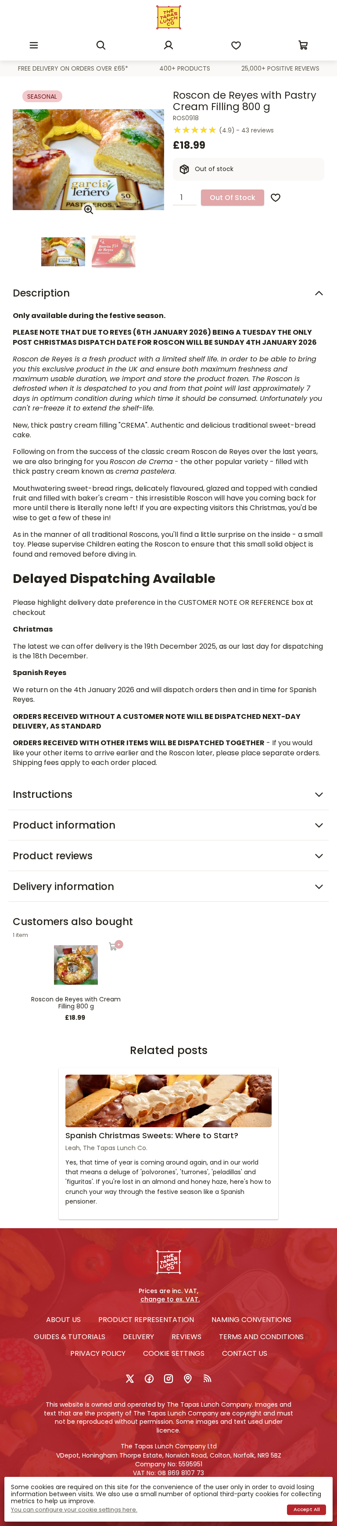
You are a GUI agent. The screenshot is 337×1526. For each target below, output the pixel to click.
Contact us (244, 1353)
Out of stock (232, 198)
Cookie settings (173, 1353)
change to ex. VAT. (170, 1299)
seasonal (42, 96)
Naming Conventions (251, 1320)
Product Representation (146, 1320)
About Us (63, 1320)
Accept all (307, 1509)
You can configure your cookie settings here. (74, 1510)
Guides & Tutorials (69, 1337)
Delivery (138, 1337)
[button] (34, 45)
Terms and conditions (261, 1337)
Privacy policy (97, 1353)
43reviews (257, 130)
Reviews (186, 1337)
